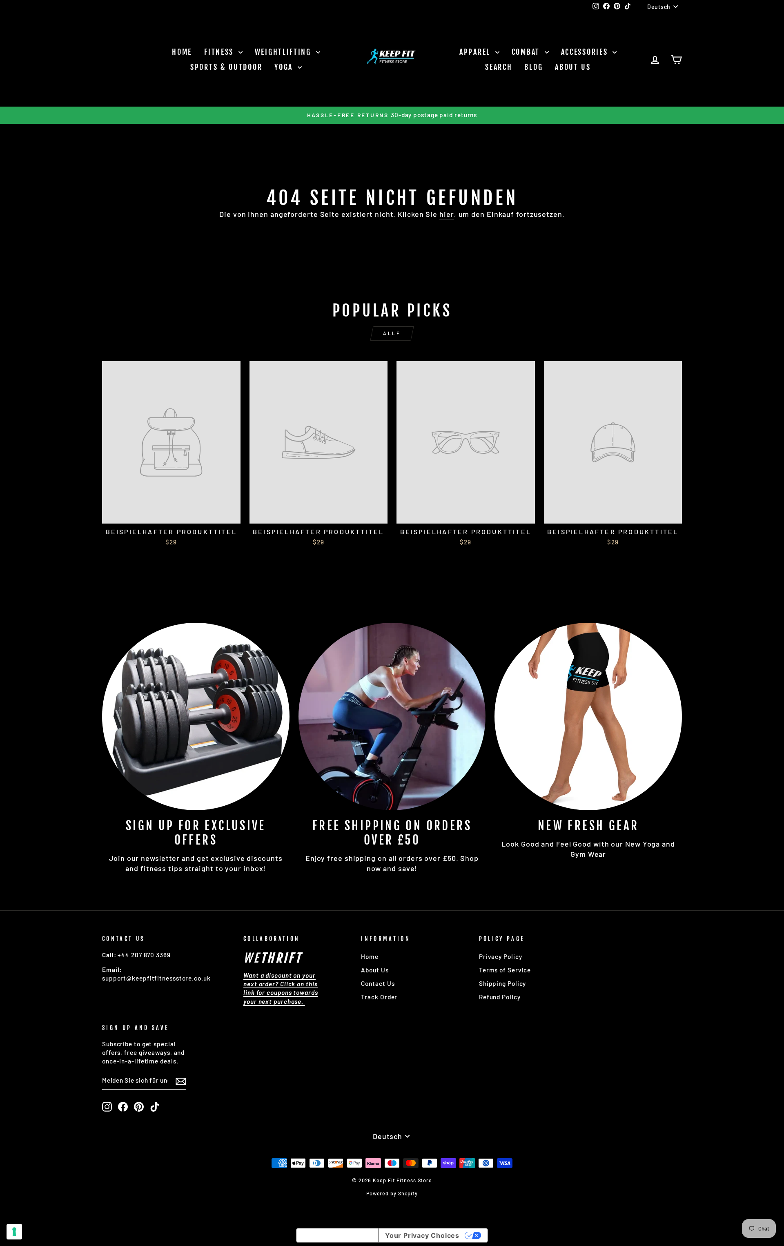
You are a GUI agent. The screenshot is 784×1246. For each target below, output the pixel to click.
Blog (533, 66)
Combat (527, 51)
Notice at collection (337, 1235)
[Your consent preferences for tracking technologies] (14, 1231)
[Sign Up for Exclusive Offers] (196, 716)
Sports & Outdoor (226, 66)
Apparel (476, 51)
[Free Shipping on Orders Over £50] (392, 716)
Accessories (585, 51)
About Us (573, 66)
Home (182, 51)
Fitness (220, 51)
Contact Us (377, 983)
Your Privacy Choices (422, 1235)
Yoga (285, 66)
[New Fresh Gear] (588, 716)
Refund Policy (500, 997)
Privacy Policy (500, 956)
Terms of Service (505, 970)
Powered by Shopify (392, 1193)
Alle (392, 333)
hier (446, 214)
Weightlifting (284, 51)
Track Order (379, 997)
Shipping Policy (502, 983)
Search (498, 66)
